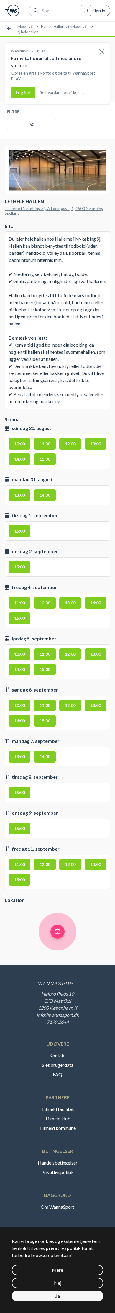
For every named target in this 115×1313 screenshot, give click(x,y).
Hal (43, 26)
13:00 (95, 443)
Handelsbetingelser (58, 1162)
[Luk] (101, 52)
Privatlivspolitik (57, 1172)
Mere (57, 1270)
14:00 (19, 459)
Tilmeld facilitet (57, 1109)
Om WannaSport (57, 1207)
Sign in (98, 10)
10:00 (19, 443)
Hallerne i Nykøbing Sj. (71, 26)
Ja (57, 1296)
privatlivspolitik (63, 1248)
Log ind (23, 92)
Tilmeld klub (57, 1118)
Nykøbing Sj (25, 26)
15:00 (45, 459)
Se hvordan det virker (62, 92)
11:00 (45, 443)
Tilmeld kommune (57, 1128)
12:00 (70, 443)
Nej (57, 1283)
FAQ (57, 1074)
